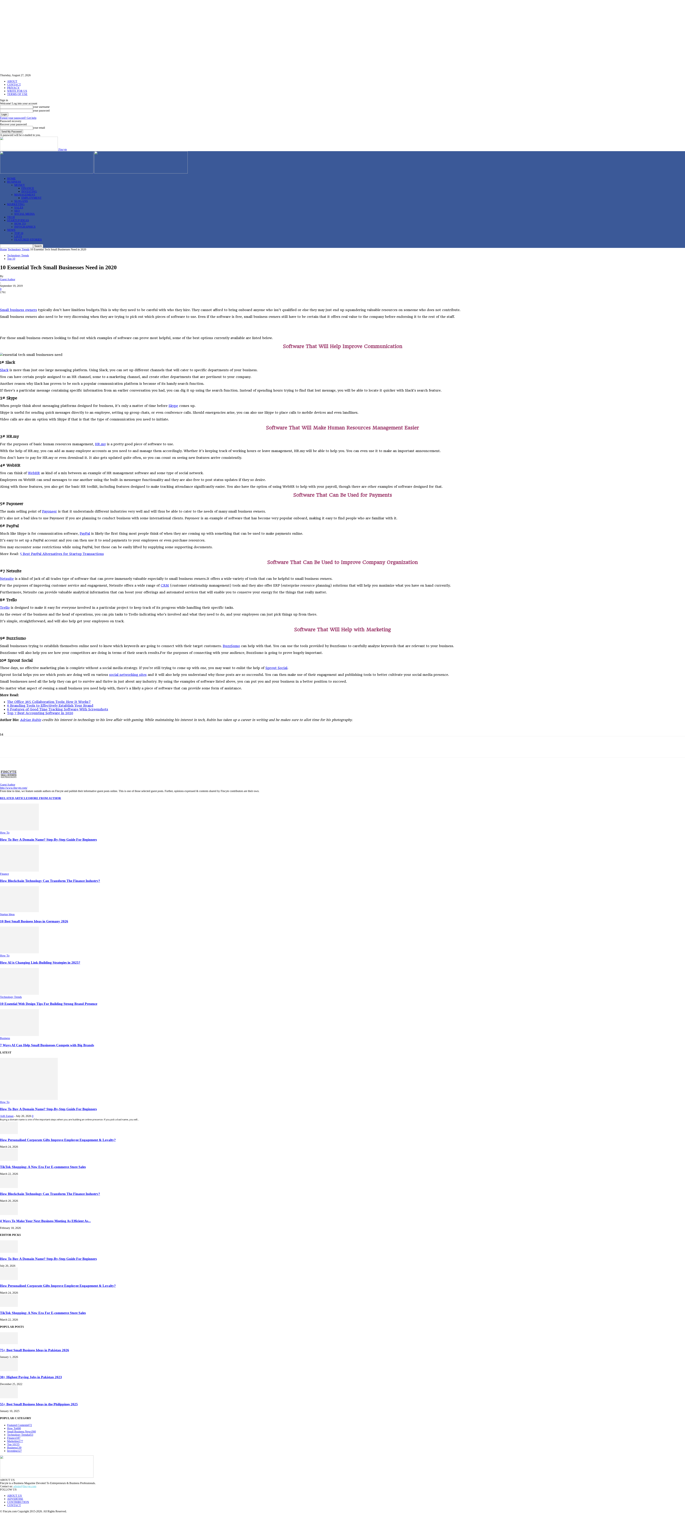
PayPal (85, 533)
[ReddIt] (70, 297)
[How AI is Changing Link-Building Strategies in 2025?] (19, 952)
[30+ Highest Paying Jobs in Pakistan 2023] (9, 1370)
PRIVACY (13, 87)
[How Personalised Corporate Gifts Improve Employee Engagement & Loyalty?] (9, 1132)
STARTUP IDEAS (18, 220)
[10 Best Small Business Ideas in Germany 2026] (19, 911)
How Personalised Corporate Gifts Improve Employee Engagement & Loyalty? (58, 1140)
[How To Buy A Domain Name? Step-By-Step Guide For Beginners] (19, 829)
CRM (165, 585)
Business (5, 1038)
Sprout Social (276, 668)
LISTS (18, 236)
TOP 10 (18, 233)
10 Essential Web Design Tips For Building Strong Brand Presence (48, 1004)
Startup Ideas (7, 914)
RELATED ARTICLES (14, 798)
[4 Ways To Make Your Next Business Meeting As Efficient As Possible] (9, 1214)
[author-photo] (8, 781)
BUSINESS (14, 181)
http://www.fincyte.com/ (13, 787)
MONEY (19, 184)
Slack (4, 370)
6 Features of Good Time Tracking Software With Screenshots (57, 709)
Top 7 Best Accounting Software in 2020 (40, 713)
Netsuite (7, 579)
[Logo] (47, 172)
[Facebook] (6, 297)
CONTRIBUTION (18, 1502)
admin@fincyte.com (24, 1486)
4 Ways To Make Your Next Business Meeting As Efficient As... (45, 1221)
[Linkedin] (44, 297)
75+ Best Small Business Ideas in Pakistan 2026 (34, 1350)
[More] (96, 297)
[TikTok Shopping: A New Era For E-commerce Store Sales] (9, 1159)
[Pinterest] (31, 297)
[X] (19, 297)
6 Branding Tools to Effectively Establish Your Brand (50, 705)
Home (3, 249)
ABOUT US (14, 1495)
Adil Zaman (7, 1116)
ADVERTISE (15, 1498)
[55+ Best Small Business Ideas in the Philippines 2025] (9, 1397)
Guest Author (7, 279)
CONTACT (14, 84)
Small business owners (18, 310)
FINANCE (27, 188)
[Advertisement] (41, 327)
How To (4, 832)
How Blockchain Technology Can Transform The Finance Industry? (50, 881)
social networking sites (128, 675)
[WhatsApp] (57, 297)
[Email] (83, 297)
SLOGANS (21, 201)
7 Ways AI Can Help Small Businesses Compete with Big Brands (47, 1045)
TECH (11, 217)
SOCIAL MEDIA (24, 213)
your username (41, 106)
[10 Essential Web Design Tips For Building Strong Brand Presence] (19, 993)
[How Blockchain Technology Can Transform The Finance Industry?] (19, 870)
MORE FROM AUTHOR (45, 798)
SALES (18, 207)
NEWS (11, 229)
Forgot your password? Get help (18, 117)
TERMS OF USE (17, 94)
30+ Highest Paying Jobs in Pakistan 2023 (31, 1377)
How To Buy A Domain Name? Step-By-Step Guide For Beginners (48, 839)
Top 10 (11, 258)
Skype (173, 406)
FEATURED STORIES (28, 239)
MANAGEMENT (24, 194)
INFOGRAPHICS (24, 226)
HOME (11, 178)
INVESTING (29, 191)
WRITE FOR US (17, 90)
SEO (17, 210)
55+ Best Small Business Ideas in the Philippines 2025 (39, 1404)
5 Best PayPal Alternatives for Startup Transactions (62, 554)
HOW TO (20, 223)
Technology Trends (18, 249)
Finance (4, 873)
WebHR (34, 473)
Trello (5, 607)
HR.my (100, 444)
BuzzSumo (231, 646)
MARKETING (16, 204)
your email (39, 127)
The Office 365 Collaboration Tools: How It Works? (49, 702)
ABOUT (12, 81)
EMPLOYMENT (31, 197)
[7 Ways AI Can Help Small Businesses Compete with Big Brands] (19, 1035)
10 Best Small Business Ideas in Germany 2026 (34, 921)
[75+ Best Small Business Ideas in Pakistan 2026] (9, 1343)
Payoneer (49, 511)
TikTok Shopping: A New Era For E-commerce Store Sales (43, 1167)
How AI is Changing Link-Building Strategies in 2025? (40, 962)
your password (41, 110)
